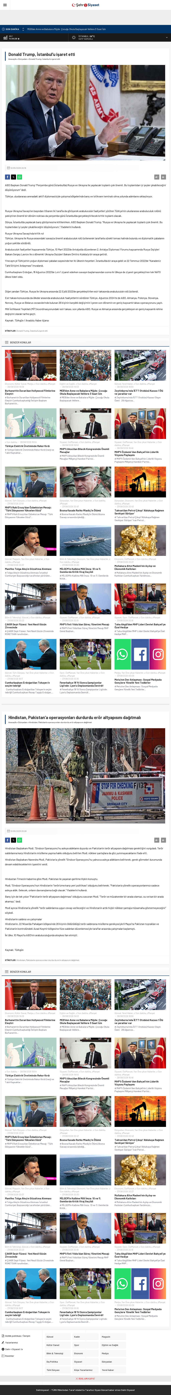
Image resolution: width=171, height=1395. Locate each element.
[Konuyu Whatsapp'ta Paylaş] (19, 177)
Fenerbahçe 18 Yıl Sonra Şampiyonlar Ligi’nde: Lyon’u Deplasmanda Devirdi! (82, 684)
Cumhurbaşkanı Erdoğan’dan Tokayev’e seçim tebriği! (27, 684)
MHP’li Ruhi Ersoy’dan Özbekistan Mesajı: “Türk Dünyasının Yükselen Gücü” (28, 509)
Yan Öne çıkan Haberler (144, 442)
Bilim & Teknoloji (68, 559)
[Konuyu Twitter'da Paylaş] (13, 177)
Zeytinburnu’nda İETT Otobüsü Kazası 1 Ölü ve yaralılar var (56, 29)
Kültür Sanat (20, 384)
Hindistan (21, 960)
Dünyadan (22, 59)
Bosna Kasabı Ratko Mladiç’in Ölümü (80, 510)
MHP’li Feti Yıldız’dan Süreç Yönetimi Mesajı (84, 624)
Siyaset (63, 442)
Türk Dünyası (19, 500)
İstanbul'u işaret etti (39, 331)
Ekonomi (9, 384)
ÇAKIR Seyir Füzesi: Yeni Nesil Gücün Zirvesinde (25, 626)
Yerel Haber (127, 384)
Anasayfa (12, 59)
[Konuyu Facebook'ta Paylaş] (7, 177)
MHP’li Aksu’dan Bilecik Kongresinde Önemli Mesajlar (84, 450)
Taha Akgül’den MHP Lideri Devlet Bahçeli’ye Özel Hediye (140, 626)
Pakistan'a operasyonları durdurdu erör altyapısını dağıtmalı (52, 960)
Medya (30, 384)
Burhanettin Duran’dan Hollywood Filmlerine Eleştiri (30, 392)
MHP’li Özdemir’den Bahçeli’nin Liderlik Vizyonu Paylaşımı (137, 453)
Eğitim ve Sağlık (67, 384)
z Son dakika (40, 384)
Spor (125, 617)
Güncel (118, 384)
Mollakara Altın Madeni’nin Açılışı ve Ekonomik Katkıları (135, 567)
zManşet (51, 384)
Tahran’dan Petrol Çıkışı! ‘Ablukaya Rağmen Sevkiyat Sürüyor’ (139, 512)
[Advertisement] (81, 17)
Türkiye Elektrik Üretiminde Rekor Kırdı (27, 445)
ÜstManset (73, 442)
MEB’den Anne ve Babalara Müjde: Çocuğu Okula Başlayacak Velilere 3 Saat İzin (83, 392)
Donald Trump (23, 331)
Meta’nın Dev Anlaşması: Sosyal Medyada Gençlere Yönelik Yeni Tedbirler (138, 681)
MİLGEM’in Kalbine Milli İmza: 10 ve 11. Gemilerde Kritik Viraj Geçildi (80, 570)
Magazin (16, 559)
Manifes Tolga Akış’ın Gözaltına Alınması (28, 568)
